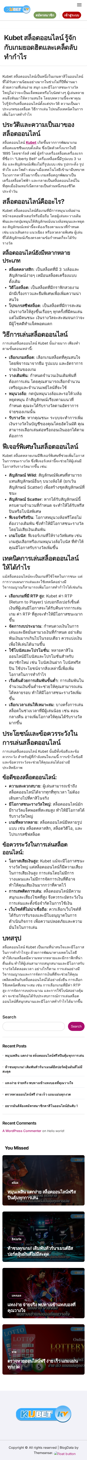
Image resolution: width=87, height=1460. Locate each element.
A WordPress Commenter (21, 1131)
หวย (14, 1351)
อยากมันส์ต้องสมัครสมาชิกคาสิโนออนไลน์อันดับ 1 (41, 1106)
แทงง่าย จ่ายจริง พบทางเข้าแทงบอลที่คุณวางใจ (39, 1083)
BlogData (67, 1448)
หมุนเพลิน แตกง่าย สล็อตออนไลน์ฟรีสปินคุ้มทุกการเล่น (44, 1055)
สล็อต (15, 1182)
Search (9, 1017)
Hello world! (55, 1131)
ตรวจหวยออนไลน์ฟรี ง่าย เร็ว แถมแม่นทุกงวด (38, 1094)
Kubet (31, 142)
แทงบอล (16, 1295)
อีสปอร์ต (16, 1239)
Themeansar (43, 1453)
